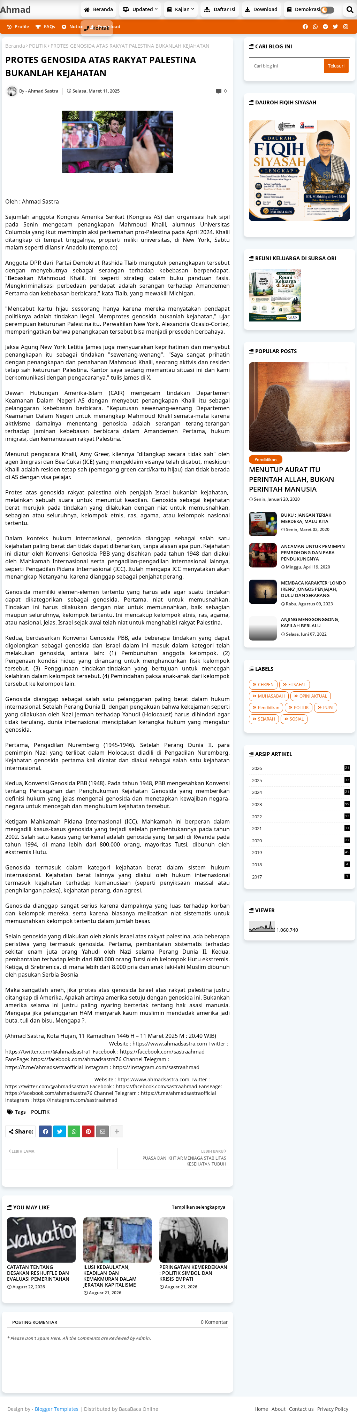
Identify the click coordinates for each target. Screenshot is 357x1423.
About (279, 1409)
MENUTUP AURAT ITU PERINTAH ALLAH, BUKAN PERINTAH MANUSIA (291, 479)
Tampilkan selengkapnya (199, 1207)
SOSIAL (297, 719)
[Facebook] (45, 1131)
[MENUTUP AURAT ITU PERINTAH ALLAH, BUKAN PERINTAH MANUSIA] (299, 407)
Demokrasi (307, 9)
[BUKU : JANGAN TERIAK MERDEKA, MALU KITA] (263, 524)
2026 (300, 768)
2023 (300, 804)
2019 (300, 852)
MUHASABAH (271, 696)
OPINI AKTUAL (313, 696)
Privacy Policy (332, 1409)
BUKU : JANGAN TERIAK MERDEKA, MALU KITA (306, 518)
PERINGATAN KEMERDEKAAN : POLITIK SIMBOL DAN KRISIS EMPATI (193, 1273)
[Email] (102, 1131)
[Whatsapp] (74, 1131)
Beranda (102, 9)
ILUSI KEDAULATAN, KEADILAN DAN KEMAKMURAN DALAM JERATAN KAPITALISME (110, 1276)
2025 (300, 780)
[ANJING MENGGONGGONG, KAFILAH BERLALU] (263, 628)
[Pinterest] (88, 1131)
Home (261, 1409)
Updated (142, 9)
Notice (75, 26)
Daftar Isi (223, 9)
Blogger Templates (56, 1409)
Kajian (182, 9)
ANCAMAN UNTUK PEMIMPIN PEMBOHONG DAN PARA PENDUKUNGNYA (313, 552)
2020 (300, 840)
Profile (21, 26)
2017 (300, 877)
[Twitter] (59, 1131)
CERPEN (266, 684)
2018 (300, 864)
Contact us (301, 1409)
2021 (300, 828)
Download (265, 9)
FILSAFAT (297, 684)
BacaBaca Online (138, 1409)
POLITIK (38, 45)
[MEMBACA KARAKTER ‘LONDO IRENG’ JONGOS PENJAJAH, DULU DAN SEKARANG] (263, 592)
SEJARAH (266, 719)
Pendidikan (268, 707)
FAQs (49, 26)
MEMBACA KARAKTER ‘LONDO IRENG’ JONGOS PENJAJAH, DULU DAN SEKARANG (313, 589)
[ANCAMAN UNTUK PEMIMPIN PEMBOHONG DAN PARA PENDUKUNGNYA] (263, 555)
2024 (300, 792)
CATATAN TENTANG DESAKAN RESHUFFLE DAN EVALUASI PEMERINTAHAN (38, 1273)
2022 (300, 816)
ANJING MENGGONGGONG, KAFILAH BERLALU (310, 622)
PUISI (328, 707)
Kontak (100, 28)
